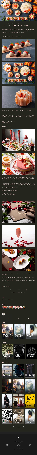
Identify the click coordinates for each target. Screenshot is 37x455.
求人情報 (30, 444)
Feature (4, 322)
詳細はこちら (18, 289)
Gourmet (5, 23)
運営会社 (30, 445)
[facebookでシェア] (8, 318)
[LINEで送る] (28, 318)
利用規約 (7, 445)
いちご (9, 299)
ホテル (11, 299)
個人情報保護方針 (18, 445)
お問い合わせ (7, 444)
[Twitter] (17, 449)
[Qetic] (3, 3)
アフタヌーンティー (5, 299)
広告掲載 (18, 444)
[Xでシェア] (18, 318)
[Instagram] (19, 449)
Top (2, 23)
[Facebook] (14, 449)
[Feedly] (22, 449)
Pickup (4, 342)
